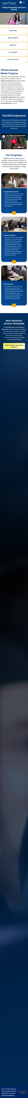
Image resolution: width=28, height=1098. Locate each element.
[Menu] (24, 2)
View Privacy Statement (7, 1095)
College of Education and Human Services (14, 8)
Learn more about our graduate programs (14, 346)
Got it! (22, 1092)
